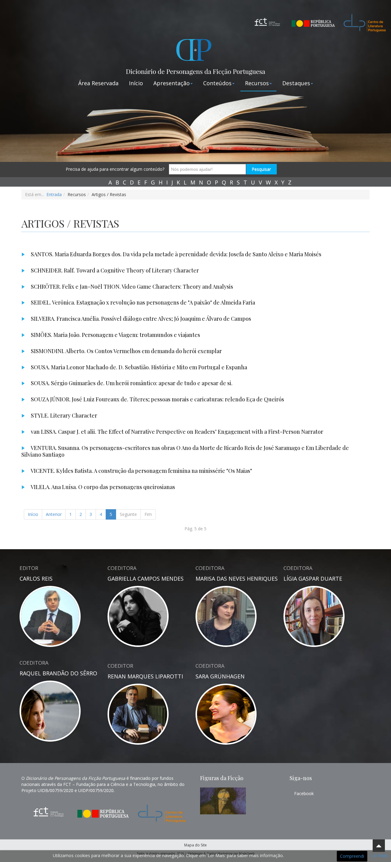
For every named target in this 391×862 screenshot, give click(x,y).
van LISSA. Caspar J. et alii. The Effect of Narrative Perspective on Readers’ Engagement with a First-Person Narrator (176, 431)
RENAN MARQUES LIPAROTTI (145, 676)
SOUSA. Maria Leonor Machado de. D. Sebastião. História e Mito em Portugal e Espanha (138, 367)
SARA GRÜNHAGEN (220, 676)
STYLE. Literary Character (63, 415)
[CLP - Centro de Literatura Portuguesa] (362, 21)
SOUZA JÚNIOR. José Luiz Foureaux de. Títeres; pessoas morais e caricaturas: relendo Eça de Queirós (157, 399)
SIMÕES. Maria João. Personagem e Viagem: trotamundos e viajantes (115, 334)
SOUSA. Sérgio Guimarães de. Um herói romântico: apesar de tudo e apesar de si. (131, 383)
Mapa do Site (195, 845)
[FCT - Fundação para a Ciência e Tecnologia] (267, 21)
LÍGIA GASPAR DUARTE (312, 578)
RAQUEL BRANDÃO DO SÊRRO (58, 673)
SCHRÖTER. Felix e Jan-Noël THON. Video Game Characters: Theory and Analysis (131, 286)
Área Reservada (98, 83)
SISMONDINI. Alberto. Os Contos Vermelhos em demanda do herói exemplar (126, 351)
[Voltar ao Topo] (379, 845)
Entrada (54, 194)
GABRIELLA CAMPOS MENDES (146, 578)
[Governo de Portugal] (313, 18)
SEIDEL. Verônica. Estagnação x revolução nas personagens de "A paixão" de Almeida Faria (142, 302)
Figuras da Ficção (221, 778)
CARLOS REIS (36, 578)
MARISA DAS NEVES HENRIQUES (237, 578)
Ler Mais (379, 855)
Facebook (304, 793)
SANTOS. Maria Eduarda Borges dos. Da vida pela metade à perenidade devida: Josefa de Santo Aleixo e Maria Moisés (175, 254)
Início (136, 83)
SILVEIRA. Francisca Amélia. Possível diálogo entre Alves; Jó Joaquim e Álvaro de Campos (140, 318)
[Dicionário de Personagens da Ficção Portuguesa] (195, 55)
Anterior (54, 514)
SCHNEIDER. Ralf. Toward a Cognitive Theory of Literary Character (114, 270)
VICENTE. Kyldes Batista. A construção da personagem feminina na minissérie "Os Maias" (141, 470)
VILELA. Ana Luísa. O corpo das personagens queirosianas (102, 487)
